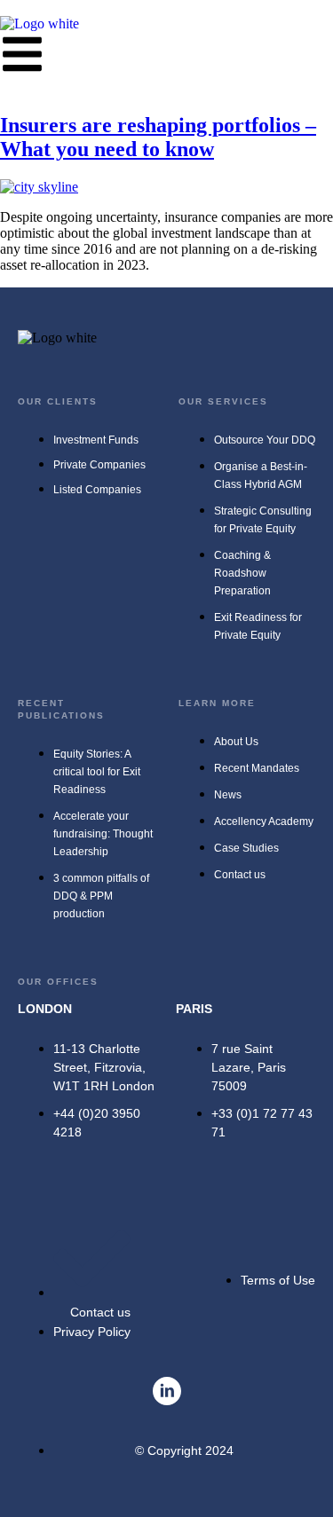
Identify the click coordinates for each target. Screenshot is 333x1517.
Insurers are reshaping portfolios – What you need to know (158, 137)
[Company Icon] (167, 1391)
